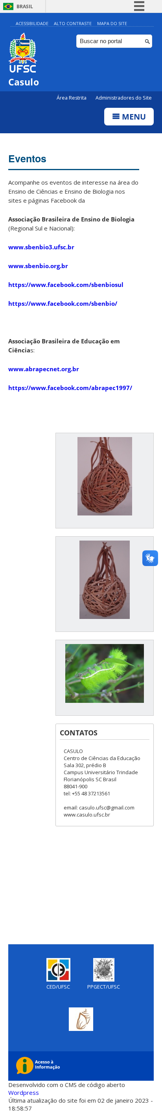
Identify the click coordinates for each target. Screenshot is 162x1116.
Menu (133, 116)
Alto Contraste (73, 23)
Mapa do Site (112, 23)
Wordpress (23, 1092)
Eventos (27, 158)
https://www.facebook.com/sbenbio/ (62, 303)
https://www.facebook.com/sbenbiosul (65, 285)
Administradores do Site (124, 97)
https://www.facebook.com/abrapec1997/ (70, 388)
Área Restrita (72, 97)
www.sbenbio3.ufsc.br (41, 247)
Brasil (25, 6)
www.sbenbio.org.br (38, 266)
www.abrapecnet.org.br (43, 369)
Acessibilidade (32, 23)
